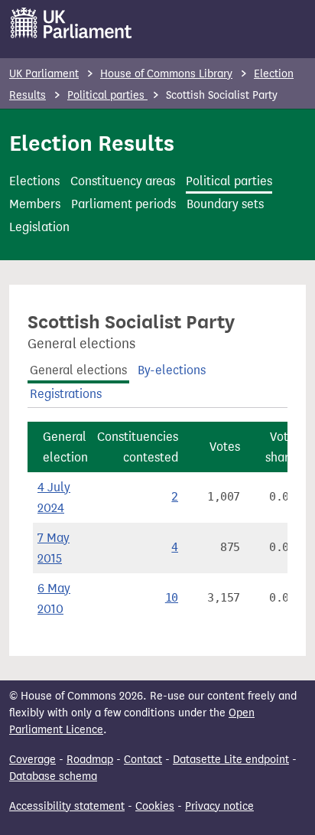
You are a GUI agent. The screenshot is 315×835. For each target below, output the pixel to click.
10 (171, 598)
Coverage (32, 759)
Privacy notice (219, 806)
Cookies (154, 806)
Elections (34, 181)
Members (34, 204)
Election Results (91, 143)
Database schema (53, 776)
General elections (78, 370)
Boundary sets (225, 204)
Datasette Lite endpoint (231, 759)
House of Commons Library (166, 73)
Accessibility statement (67, 806)
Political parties (107, 95)
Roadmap (90, 759)
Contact (143, 759)
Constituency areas (122, 181)
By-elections (172, 370)
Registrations (66, 394)
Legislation (39, 227)
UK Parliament (44, 73)
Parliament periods (123, 204)
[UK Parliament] (71, 23)
